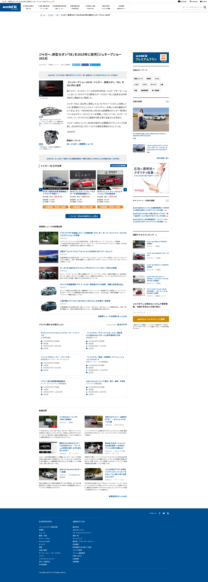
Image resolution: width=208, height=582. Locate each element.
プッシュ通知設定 (79, 553)
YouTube (184, 1)
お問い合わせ (77, 556)
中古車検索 (43, 564)
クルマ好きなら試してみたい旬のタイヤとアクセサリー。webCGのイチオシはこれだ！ (150, 135)
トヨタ (136, 84)
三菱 (161, 84)
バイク (41, 556)
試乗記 (149, 79)
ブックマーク (96, 65)
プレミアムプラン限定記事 (48, 527)
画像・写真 (43, 535)
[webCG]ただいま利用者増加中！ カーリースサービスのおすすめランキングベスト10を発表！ (150, 220)
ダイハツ (153, 84)
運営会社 (76, 527)
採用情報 (76, 561)
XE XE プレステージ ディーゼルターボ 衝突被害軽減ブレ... (82, 192)
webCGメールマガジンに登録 (151, 319)
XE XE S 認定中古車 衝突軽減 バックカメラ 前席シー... (55, 192)
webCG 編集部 (65, 65)
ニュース (42, 533)
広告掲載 (76, 559)
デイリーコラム (44, 538)
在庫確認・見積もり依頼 (55, 207)
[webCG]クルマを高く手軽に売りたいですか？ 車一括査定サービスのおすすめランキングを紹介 (150, 214)
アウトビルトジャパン (47, 559)
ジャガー (74, 143)
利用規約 (76, 544)
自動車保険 (144, 90)
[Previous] (40, 189)
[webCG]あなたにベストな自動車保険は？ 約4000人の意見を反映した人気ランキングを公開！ (151, 209)
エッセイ (42, 544)
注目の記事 (43, 550)
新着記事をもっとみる (118, 496)
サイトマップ (77, 538)
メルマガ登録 (77, 550)
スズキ (144, 84)
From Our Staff (44, 541)
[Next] (125, 189)
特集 (40, 547)
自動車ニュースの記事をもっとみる (112, 316)
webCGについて (78, 530)
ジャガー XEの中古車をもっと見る (84, 216)
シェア (86, 65)
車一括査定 (155, 90)
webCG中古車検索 (118, 165)
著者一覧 (76, 535)
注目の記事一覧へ (162, 158)
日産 (135, 90)
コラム (157, 79)
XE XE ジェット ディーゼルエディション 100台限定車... (109, 192)
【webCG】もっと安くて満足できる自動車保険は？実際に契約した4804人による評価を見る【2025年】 (83, 159)
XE (68, 143)
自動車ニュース (86, 143)
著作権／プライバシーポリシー (83, 541)
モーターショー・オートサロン (50, 553)
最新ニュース (138, 79)
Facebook (194, 1)
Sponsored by (111, 325)
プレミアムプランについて (82, 533)
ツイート (77, 65)
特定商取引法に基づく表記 (82, 547)
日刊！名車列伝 (44, 561)
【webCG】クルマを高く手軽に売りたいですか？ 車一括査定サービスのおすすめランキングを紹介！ (83, 75)
